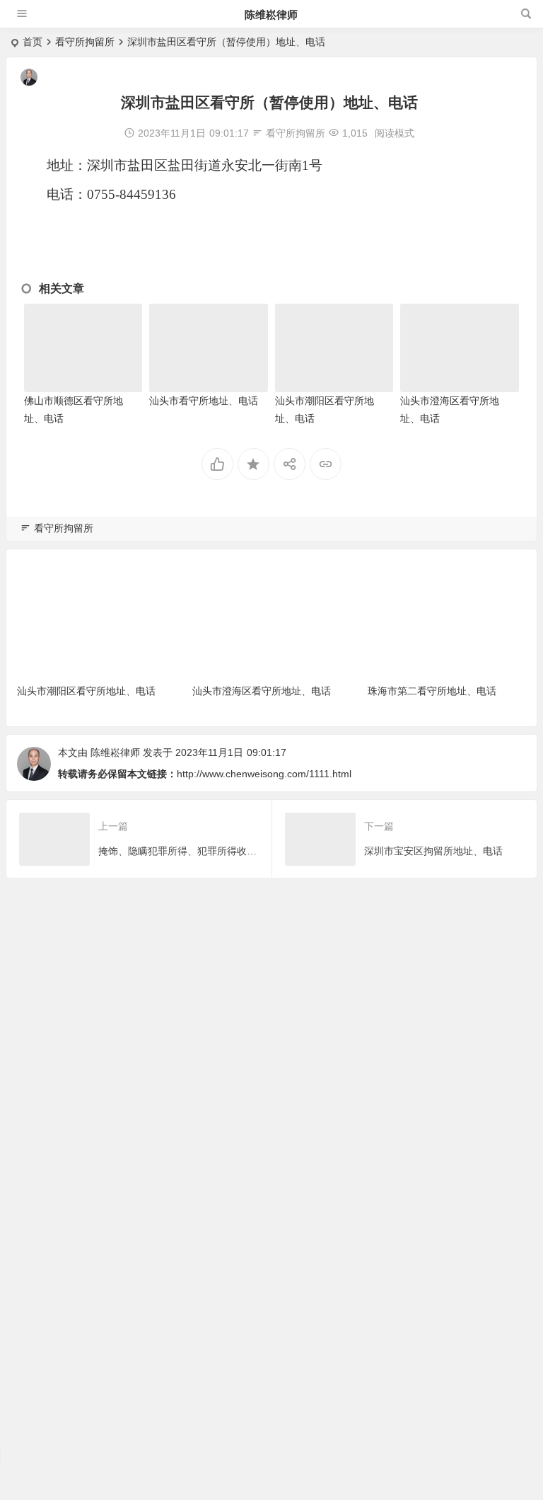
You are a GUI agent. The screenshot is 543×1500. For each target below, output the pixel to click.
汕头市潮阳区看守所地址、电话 (86, 691)
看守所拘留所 (85, 41)
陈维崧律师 (271, 14)
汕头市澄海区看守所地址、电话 (261, 691)
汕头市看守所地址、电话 (203, 400)
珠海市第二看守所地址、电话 (437, 691)
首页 (32, 41)
